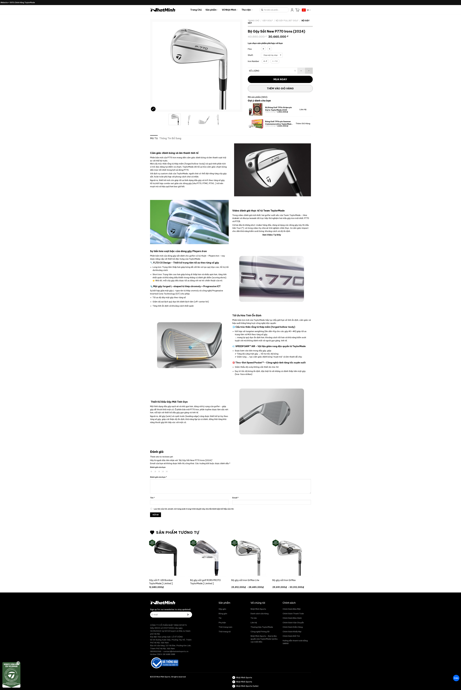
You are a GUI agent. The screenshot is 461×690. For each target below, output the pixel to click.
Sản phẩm (211, 9)
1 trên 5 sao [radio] (151, 471)
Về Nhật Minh (229, 9)
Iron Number (253, 61)
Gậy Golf (267, 20)
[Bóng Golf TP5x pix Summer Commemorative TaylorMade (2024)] (256, 123)
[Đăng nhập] (292, 9)
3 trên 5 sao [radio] (159, 471)
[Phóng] (153, 109)
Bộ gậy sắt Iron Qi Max (230, 580)
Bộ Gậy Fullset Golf (287, 20)
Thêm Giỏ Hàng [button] (303, 123)
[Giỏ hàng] (297, 10)
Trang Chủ (196, 9)
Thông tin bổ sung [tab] (170, 138)
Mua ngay (280, 79)
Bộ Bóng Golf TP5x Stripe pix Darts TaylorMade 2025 (278, 108)
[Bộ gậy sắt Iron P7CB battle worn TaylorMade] (276, 557)
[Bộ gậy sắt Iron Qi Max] (235, 557)
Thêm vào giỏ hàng (280, 88)
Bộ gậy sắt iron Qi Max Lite (191, 580)
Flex (250, 49)
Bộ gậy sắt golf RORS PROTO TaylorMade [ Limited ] (151, 582)
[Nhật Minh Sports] (168, 10)
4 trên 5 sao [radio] (163, 471)
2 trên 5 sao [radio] (155, 471)
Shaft (250, 55)
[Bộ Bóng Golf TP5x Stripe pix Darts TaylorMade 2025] (256, 109)
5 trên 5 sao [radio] (166, 471)
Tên (152, 498)
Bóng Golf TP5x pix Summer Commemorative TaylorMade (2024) (278, 122)
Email (235, 498)
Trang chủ (253, 20)
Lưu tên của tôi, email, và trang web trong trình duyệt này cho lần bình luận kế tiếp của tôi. (194, 509)
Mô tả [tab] (154, 138)
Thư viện (246, 9)
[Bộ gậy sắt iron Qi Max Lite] (194, 557)
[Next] (235, 65)
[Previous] (157, 65)
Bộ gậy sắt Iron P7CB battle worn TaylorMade (274, 582)
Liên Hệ (303, 109)
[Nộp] (262, 10)
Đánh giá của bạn (158, 467)
